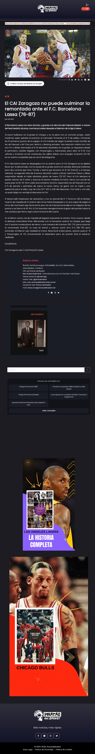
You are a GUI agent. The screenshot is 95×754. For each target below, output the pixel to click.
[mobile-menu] (89, 5)
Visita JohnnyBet (48, 411)
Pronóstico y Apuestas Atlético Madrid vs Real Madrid (69, 388)
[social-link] (38, 736)
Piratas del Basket (43, 285)
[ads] (48, 504)
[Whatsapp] (82, 79)
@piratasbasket (40, 279)
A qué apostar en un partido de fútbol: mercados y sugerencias (69, 396)
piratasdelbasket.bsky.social (43, 282)
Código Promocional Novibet (28, 395)
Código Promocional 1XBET (28, 387)
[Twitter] (75, 79)
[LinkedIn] (72, 79)
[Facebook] (69, 79)
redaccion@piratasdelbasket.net (41, 288)
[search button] (87, 369)
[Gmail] (78, 79)
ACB (7, 96)
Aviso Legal (27, 749)
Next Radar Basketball (32, 273)
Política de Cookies (64, 749)
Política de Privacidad (44, 749)
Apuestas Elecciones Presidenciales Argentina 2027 (28, 404)
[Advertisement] (28, 434)
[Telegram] (85, 79)
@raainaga (42, 276)
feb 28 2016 (9, 119)
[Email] (89, 79)
